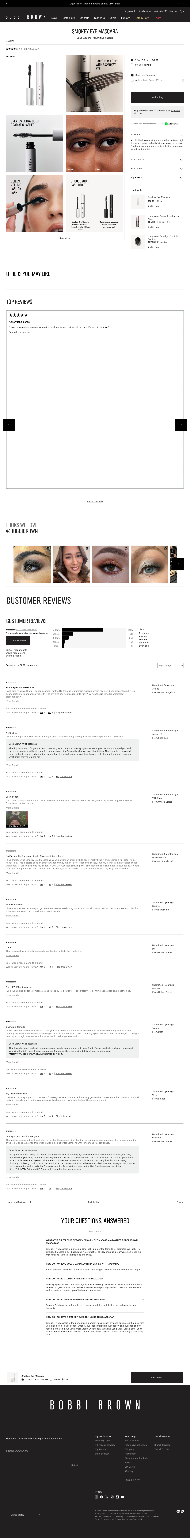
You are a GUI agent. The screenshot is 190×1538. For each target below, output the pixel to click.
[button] (17, 819)
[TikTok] (117, 1496)
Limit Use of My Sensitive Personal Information (128, 1513)
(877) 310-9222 (132, 1480)
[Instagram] (96, 1496)
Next (180, 1202)
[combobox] (25, 1515)
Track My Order (103, 1440)
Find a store (145, 11)
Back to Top (93, 1202)
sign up (132, 3)
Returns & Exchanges (136, 1444)
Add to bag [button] (157, 97)
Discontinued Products (136, 1458)
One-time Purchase (145, 75)
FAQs (127, 1462)
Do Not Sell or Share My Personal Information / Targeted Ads (119, 1519)
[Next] (178, 4)
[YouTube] (122, 1496)
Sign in (121, 3)
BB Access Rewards (105, 1444)
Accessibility (118, 1516)
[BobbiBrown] (25, 17)
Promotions (131, 1453)
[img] (138, 202)
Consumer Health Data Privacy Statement (142, 1516)
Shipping (129, 1449)
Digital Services (162, 1444)
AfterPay (129, 1471)
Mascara (10, 41)
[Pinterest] (112, 1496)
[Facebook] (101, 1496)
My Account (101, 1449)
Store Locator (102, 1453)
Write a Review (18, 640)
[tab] (27, 620)
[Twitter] (106, 1496)
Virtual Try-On (161, 1449)
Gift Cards (130, 1466)
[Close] (183, 4)
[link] (182, 11)
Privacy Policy (101, 1513)
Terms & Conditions (103, 1516)
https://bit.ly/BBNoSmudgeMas (25, 1160)
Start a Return (132, 1440)
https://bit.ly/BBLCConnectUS (24, 1169)
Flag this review (64, 712)
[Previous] (7, 4)
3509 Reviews (30, 49)
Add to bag (153, 206)
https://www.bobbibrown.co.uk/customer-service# (35, 1053)
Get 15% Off (160, 11)
